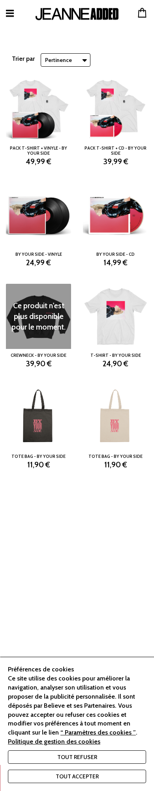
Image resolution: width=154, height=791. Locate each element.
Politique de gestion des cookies (54, 741)
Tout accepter (77, 776)
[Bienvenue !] (77, 14)
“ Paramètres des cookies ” (98, 732)
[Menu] (10, 13)
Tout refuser (77, 757)
